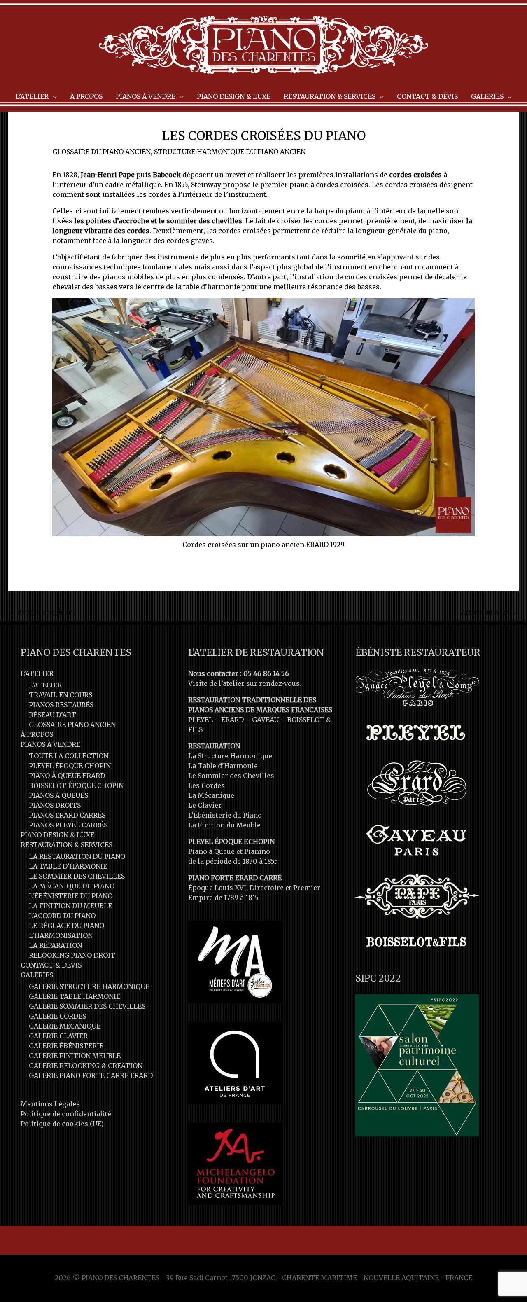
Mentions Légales (50, 1104)
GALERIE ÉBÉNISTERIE (66, 1046)
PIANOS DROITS (55, 805)
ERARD (232, 719)
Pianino (257, 851)
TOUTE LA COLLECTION (68, 756)
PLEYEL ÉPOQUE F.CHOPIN (231, 841)
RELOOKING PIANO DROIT (72, 955)
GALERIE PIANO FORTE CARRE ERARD (91, 1075)
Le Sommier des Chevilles (231, 775)
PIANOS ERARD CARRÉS (67, 815)
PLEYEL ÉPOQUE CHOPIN (70, 766)
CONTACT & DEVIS (51, 965)
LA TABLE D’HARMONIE (68, 866)
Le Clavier (205, 805)
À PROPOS (37, 734)
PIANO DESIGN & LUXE (57, 835)
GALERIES (37, 975)
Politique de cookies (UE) (62, 1124)
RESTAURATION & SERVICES (66, 845)
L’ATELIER (37, 673)
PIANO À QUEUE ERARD (67, 775)
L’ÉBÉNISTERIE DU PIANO (70, 896)
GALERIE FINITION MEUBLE (75, 1056)
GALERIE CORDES (57, 1016)
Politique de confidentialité (66, 1114)
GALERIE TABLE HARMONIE (74, 996)
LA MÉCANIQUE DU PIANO (71, 886)
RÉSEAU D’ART (52, 715)
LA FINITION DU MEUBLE (70, 906)
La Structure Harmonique (230, 756)
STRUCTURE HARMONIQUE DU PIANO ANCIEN (229, 151)
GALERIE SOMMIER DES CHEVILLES (87, 1006)
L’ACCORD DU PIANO (62, 916)
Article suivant (489, 612)
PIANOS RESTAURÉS (61, 705)
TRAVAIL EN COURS (60, 695)
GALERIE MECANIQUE (64, 1026)
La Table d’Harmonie (223, 766)
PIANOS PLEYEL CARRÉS (68, 825)
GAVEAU (265, 719)
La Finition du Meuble (224, 825)
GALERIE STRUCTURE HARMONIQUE (89, 986)
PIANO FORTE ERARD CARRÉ (235, 878)
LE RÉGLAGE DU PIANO (66, 925)
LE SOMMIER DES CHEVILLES (77, 876)
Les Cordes (206, 785)
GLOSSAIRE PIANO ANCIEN (72, 724)
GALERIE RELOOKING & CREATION (85, 1065)
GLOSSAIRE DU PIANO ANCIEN (101, 151)
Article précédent (42, 612)
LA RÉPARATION (55, 945)
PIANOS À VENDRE (50, 744)
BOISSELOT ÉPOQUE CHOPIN (76, 785)
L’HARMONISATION (61, 935)
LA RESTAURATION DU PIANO (77, 856)
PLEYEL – (204, 719)
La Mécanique (211, 795)
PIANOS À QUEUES (58, 795)
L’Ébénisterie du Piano (225, 815)
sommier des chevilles (204, 221)
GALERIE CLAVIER (58, 1036)
